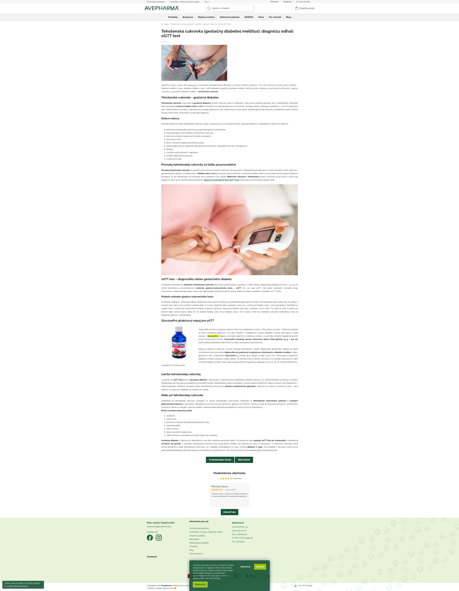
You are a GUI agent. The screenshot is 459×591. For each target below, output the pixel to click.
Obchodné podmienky (156, 2)
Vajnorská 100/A (239, 530)
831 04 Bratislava (239, 534)
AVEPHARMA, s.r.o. (240, 527)
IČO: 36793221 (238, 541)
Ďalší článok (244, 460)
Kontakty (193, 546)
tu (219, 578)
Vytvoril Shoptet (305, 585)
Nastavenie (200, 584)
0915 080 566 (304, 2)
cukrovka (191, 85)
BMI (175, 146)
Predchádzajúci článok (220, 460)
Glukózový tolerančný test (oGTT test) (222, 180)
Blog (191, 550)
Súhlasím (260, 567)
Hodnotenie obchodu (229, 473)
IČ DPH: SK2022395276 (242, 538)
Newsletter (194, 539)
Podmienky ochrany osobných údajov (185, 2)
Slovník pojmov (196, 554)
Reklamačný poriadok (199, 543)
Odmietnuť (245, 567)
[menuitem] (173, 17)
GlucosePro (212, 336)
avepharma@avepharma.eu (159, 526)
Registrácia (287, 2)
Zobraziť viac (229, 512)
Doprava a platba (197, 536)
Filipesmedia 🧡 (169, 588)
